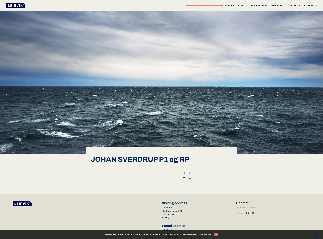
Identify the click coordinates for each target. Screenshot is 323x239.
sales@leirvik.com (245, 207)
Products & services (235, 5)
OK (216, 234)
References (276, 5)
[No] (318, 235)
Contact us (309, 5)
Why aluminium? (259, 5)
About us (293, 5)
